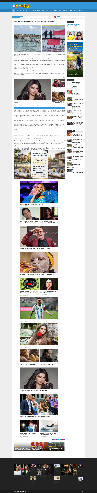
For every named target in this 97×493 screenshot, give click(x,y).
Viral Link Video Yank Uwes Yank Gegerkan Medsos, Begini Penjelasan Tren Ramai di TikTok (77, 146)
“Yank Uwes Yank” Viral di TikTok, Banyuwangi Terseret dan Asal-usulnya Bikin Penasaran (77, 141)
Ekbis (47, 10)
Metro (60, 10)
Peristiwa (25, 10)
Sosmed (80, 10)
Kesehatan (70, 10)
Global (51, 10)
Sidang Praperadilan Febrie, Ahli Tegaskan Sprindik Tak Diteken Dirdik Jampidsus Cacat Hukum (77, 123)
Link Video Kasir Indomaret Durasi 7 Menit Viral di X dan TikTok (74, 25)
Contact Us (20, 1)
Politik (30, 10)
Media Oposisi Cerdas (23, 491)
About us (13, 1)
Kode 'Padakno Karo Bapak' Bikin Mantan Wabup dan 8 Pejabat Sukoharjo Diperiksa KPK (77, 105)
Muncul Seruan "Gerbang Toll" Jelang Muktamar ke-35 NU (77, 117)
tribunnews (19, 145)
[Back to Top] (82, 491)
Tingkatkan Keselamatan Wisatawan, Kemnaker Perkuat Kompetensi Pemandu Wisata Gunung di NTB (22, 449)
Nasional (56, 10)
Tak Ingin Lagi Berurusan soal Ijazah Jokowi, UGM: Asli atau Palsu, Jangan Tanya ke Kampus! (77, 171)
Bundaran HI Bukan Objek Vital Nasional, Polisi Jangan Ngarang (75, 16)
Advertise (24, 1)
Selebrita (75, 10)
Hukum (38, 10)
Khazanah (65, 10)
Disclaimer (17, 1)
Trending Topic (19, 10)
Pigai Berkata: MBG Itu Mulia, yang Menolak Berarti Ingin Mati (77, 111)
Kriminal (43, 10)
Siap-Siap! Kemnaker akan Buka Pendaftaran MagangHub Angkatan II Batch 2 (46, 16)
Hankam (34, 10)
